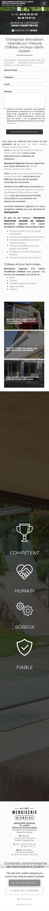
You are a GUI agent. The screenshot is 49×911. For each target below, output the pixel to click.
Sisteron (13, 289)
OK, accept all (25, 883)
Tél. (25, 14)
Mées (12, 277)
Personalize (25, 899)
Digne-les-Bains (17, 286)
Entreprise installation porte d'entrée (27, 236)
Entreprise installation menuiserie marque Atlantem (25, 241)
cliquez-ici (11, 123)
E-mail (7, 84)
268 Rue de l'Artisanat (24, 24)
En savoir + (24, 316)
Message (8, 91)
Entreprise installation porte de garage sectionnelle (24, 247)
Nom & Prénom (10, 70)
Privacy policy (25, 904)
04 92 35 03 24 (28, 844)
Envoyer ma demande (24, 132)
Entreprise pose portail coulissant (25, 257)
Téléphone (8, 77)
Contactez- (25, 30)
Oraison (13, 280)
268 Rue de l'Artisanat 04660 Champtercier (24, 839)
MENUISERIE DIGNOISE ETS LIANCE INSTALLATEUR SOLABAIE (17, 3)
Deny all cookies (25, 890)
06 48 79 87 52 (28, 846)
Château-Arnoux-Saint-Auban (23, 283)
